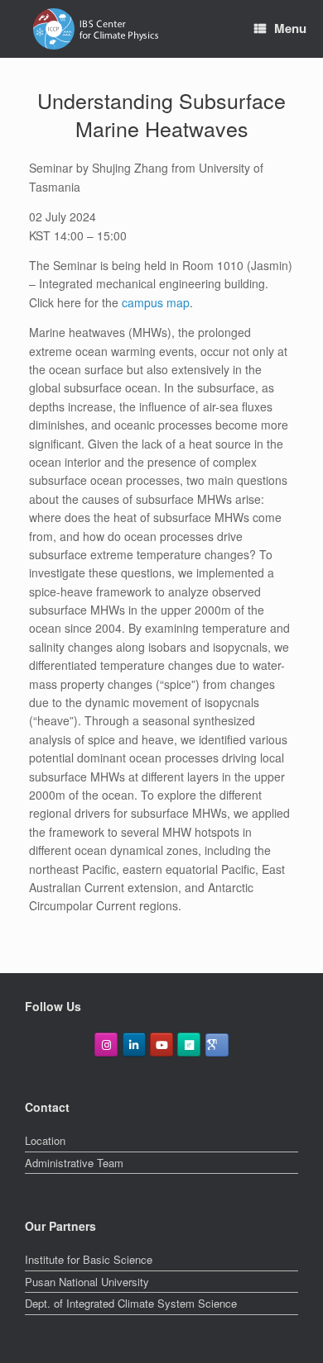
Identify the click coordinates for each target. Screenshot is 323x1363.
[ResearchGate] (188, 1045)
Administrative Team (74, 1163)
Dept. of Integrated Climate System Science (131, 1303)
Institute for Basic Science (88, 1259)
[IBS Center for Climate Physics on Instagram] (106, 1045)
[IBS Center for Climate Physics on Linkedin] (134, 1045)
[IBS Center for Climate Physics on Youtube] (161, 1045)
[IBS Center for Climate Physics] (96, 29)
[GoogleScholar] (217, 1045)
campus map (156, 302)
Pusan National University (87, 1281)
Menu (290, 28)
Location (45, 1140)
